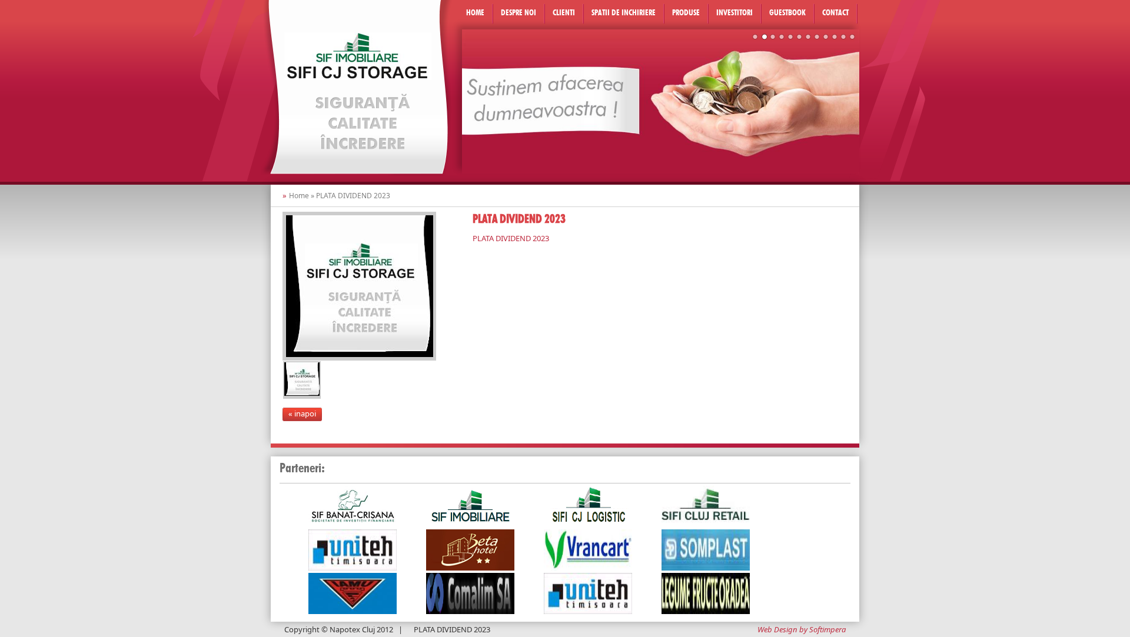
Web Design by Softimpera (801, 629)
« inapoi (302, 413)
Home (475, 13)
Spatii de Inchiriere (623, 13)
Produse (686, 13)
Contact (835, 13)
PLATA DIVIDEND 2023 (511, 238)
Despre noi (518, 13)
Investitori (734, 13)
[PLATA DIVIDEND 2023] (302, 393)
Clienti (564, 13)
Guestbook (787, 13)
